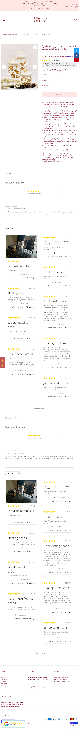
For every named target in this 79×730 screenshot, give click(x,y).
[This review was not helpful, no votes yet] (33, 278)
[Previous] (4, 67)
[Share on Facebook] (76, 50)
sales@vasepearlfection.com (53, 161)
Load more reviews (39, 409)
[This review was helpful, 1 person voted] (30, 307)
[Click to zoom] (35, 47)
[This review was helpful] (65, 328)
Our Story (4, 679)
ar (76, 4)
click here (45, 8)
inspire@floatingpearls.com (40, 689)
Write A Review (66, 193)
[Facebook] (2, 716)
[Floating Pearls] (6, 726)
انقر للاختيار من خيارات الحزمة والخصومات (54, 70)
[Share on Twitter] (76, 55)
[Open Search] (69, 4)
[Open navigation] (4, 19)
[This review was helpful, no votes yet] (30, 278)
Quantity (45, 86)
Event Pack (65, 106)
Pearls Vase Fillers (12, 34)
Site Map (3, 686)
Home (4, 34)
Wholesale (4, 683)
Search (3, 677)
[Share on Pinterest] (76, 60)
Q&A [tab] (15, 173)
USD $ (71, 6)
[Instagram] (5, 716)
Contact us (4, 681)
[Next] (35, 67)
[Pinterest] (8, 716)
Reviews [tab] (8, 173)
